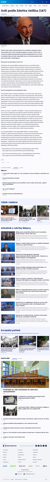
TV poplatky (20, 452)
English (12, 479)
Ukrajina (12, 5)
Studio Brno (35, 452)
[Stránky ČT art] (38, 465)
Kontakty (35, 462)
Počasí (19, 457)
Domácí (21, 5)
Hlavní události (5, 5)
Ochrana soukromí (18, 479)
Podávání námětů (21, 459)
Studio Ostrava (21, 454)
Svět (26, 5)
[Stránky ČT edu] (45, 465)
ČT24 (8, 162)
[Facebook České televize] (39, 446)
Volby (17, 5)
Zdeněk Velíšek (4, 14)
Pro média (20, 449)
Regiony (30, 5)
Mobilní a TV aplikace (37, 459)
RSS (46, 479)
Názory (3, 162)
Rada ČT (4, 457)
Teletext (5, 454)
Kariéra (34, 457)
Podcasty (35, 454)
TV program (5, 449)
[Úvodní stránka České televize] (10, 446)
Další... (35, 5)
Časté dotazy (5, 462)
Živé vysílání (35, 449)
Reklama (5, 452)
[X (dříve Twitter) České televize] (44, 446)
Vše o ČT (19, 462)
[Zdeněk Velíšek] (25, 31)
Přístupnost (25, 479)
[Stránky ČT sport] (13, 465)
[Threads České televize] (46, 446)
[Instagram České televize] (36, 446)
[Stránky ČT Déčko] (30, 465)
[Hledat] (42, 2)
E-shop (4, 459)
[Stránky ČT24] (5, 465)
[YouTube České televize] (41, 446)
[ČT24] (3, 2)
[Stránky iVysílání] (22, 465)
